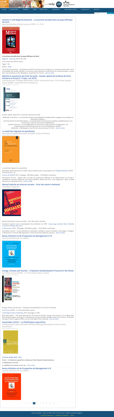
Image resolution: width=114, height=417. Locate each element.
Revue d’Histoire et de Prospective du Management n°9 (26, 369)
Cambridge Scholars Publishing (12, 313)
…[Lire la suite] (49, 73)
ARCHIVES (96, 9)
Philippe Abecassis (16, 226)
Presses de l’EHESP (8, 175)
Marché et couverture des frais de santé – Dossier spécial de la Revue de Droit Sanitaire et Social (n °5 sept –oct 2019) (36, 79)
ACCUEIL (4, 9)
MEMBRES (25, 9)
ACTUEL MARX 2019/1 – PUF (12, 357)
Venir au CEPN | (48, 413)
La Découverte (7, 228)
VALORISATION (85, 9)
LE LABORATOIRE (13, 9)
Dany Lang (52, 224)
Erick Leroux (6, 310)
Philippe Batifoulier (61, 171)
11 (54, 403)
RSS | (54, 413)
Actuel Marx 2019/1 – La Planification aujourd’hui (34, 324)
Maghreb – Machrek (8, 59)
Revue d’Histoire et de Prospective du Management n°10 (27, 237)
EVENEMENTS (55, 9)
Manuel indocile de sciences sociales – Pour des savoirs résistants (31, 185)
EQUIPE (35, 9)
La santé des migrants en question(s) (26, 132)
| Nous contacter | (37, 413)
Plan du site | (61, 413)
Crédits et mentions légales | (74, 413)
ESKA (9, 67)
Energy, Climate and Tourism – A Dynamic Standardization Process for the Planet (38, 271)
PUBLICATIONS (44, 9)
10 (50, 403)
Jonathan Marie (62, 224)
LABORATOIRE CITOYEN (70, 9)
